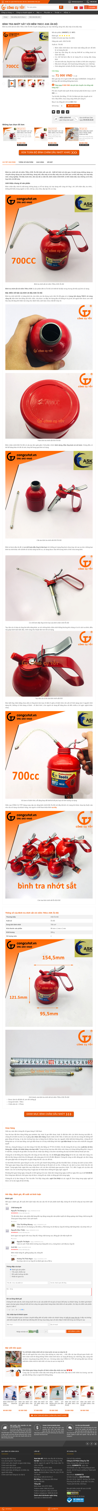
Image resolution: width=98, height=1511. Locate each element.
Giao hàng (40, 162)
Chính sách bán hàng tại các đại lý (13, 1474)
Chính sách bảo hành (8, 1465)
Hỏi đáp (50, 162)
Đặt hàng (74, 106)
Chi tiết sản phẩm (9, 162)
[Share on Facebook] (63, 112)
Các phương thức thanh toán (11, 1461)
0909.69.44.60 (53, 1493)
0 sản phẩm (92, 7)
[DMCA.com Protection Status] (73, 1494)
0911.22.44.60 (52, 1491)
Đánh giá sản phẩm (18, 1269)
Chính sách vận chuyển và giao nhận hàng (15, 1463)
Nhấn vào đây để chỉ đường (53, 1458)
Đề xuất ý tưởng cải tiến (19, 1274)
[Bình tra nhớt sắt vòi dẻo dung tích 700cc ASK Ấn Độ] (22, 87)
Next (47, 83)
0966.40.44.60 (49, 1488)
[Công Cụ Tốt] (12, 9)
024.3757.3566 (47, 1468)
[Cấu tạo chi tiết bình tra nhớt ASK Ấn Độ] (41, 87)
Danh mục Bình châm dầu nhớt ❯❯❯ (49, 1114)
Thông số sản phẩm (26, 162)
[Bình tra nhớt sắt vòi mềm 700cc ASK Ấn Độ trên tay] (31, 87)
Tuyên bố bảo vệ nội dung (75, 1496)
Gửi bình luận (74, 1331)
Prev (3, 83)
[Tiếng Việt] (76, 7)
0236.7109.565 (39, 1481)
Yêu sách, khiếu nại (18, 1272)
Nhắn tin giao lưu (17, 1276)
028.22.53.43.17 (47, 1477)
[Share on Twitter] (67, 112)
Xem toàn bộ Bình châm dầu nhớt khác (50, 1415)
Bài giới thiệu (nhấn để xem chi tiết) (79, 1488)
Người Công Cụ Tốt (73, 1491)
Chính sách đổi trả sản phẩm (11, 1468)
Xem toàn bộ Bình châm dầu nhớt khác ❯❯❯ (49, 152)
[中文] (81, 7)
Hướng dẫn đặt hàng (8, 1458)
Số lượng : (56, 106)
